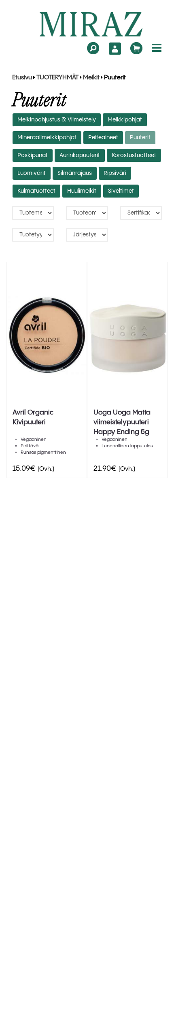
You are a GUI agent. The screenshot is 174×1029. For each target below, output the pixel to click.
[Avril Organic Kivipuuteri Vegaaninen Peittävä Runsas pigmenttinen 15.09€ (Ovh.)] (46, 335)
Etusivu (22, 77)
